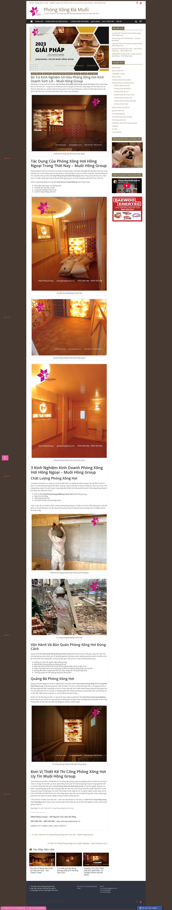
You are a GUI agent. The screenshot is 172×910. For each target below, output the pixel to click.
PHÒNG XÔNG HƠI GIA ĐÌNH (121, 80)
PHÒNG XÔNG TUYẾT (121, 104)
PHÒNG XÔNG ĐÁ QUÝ (121, 92)
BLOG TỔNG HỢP (108, 21)
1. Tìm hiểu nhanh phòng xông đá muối (41, 886)
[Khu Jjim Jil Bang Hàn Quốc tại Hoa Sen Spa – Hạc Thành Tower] (42, 854)
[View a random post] (140, 21)
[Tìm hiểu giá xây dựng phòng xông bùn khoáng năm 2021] (69, 854)
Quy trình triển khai (118, 111)
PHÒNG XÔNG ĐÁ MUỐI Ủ (122, 89)
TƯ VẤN (84, 74)
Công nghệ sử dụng (118, 74)
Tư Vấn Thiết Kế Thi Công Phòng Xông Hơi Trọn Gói (56, 808)
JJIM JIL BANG (95, 21)
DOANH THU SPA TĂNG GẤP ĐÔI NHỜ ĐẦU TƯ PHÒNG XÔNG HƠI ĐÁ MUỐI (94, 871)
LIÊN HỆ (118, 21)
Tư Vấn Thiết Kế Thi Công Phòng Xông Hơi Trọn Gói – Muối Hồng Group (61, 834)
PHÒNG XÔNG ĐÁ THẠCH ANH (124, 95)
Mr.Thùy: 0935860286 (17, 908)
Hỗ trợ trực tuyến (149, 908)
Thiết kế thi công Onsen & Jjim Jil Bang (124, 123)
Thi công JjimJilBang (118, 114)
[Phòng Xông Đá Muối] (35, 8)
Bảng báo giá (116, 67)
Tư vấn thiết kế (93, 74)
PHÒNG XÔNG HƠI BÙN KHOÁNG (125, 101)
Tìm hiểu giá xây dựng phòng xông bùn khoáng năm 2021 (67, 870)
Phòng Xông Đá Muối (66, 9)
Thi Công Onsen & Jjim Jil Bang (122, 117)
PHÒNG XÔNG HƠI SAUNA (80, 21)
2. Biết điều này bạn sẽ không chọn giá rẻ (42, 888)
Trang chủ (39, 21)
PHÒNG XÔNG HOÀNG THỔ (123, 98)
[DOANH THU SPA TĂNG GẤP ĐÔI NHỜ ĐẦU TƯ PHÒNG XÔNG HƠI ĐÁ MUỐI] (96, 854)
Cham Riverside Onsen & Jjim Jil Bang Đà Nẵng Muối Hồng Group (76, 3)
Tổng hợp (77, 74)
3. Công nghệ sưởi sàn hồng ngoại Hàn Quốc (43, 890)
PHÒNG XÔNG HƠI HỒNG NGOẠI (56, 21)
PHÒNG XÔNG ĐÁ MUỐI (122, 85)
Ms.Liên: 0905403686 (37, 908)
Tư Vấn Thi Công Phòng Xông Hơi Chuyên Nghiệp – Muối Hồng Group (78, 843)
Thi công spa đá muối (119, 120)
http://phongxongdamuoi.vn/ (68, 821)
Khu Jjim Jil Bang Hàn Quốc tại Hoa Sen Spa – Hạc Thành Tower (41, 870)
